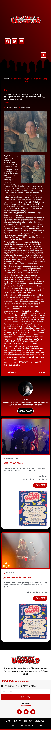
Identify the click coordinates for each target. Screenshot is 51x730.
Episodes (28, 721)
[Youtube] (21, 41)
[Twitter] (14, 41)
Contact (14, 726)
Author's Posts (25, 411)
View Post (40, 485)
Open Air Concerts (12, 365)
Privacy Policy (27, 726)
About (8, 721)
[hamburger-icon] (43, 55)
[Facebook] (8, 41)
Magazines (39, 721)
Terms (39, 726)
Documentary (24, 362)
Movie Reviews (25, 108)
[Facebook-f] (19, 711)
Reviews (17, 721)
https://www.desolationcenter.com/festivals (19, 213)
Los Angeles (36, 362)
